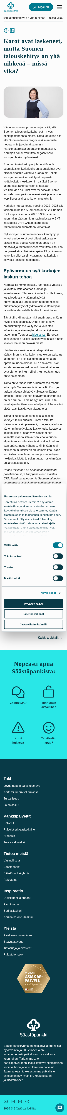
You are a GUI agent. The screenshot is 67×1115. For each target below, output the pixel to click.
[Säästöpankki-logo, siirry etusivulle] (11, 7)
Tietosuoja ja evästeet (17, 948)
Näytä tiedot (48, 592)
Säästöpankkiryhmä (16, 873)
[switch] (58, 556)
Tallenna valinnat (33, 613)
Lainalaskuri (11, 804)
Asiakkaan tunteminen (18, 935)
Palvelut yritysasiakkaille (19, 829)
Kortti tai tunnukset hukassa (21, 792)
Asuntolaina (11, 904)
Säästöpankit (12, 866)
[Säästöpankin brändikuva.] (6, 1101)
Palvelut (9, 823)
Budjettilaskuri (13, 910)
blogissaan (39, 334)
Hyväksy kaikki (33, 603)
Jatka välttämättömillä (33, 624)
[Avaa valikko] (59, 7)
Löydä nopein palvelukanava (22, 785)
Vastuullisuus (12, 860)
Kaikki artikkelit (48, 637)
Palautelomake (13, 954)
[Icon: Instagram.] (20, 1101)
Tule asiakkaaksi (14, 842)
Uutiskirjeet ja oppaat (17, 897)
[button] (59, 1107)
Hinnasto (9, 835)
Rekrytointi (10, 879)
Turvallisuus (11, 798)
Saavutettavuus (13, 941)
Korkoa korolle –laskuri (18, 917)
